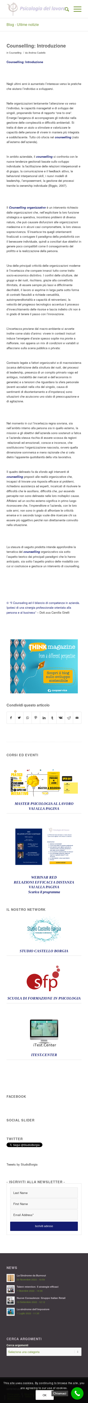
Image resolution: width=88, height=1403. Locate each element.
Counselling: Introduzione (36, 45)
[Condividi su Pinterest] (36, 718)
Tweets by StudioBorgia (22, 1164)
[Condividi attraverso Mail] (77, 718)
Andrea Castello (37, 52)
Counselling (15, 52)
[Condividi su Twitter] (19, 718)
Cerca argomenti (17, 1345)
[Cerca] (64, 9)
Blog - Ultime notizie (23, 24)
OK (45, 1395)
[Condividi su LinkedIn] (44, 718)
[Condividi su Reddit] (69, 718)
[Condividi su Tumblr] (52, 718)
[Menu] (75, 9)
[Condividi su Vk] (61, 718)
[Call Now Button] (77, 1393)
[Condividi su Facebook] (11, 718)
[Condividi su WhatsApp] (27, 718)
